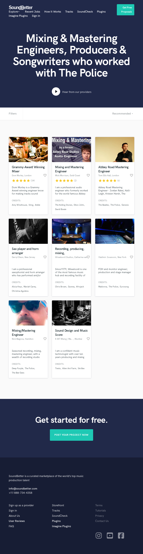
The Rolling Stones (63, 205)
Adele (37, 205)
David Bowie (60, 209)
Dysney (71, 286)
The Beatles (103, 205)
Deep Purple (17, 368)
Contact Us (102, 521)
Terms (99, 505)
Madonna (102, 286)
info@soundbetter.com (23, 488)
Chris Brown (60, 286)
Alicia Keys (17, 286)
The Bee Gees (18, 373)
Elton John (79, 205)
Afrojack (80, 286)
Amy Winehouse (19, 205)
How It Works (52, 11)
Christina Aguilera (20, 291)
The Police (115, 205)
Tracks (69, 11)
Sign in (36, 16)
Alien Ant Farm (69, 368)
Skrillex (81, 368)
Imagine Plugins (18, 16)
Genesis (125, 205)
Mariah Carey (30, 286)
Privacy (99, 516)
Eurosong (124, 286)
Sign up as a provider (21, 505)
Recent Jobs (32, 11)
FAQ (11, 526)
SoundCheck (85, 11)
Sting (31, 205)
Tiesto (58, 368)
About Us (14, 516)
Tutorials (100, 510)
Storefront (58, 505)
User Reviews (17, 521)
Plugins (101, 11)
